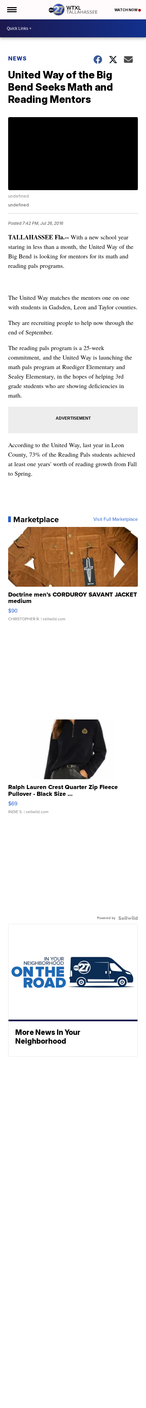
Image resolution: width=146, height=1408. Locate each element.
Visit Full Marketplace (115, 519)
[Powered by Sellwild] (128, 918)
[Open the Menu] (11, 10)
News (17, 58)
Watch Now (126, 10)
